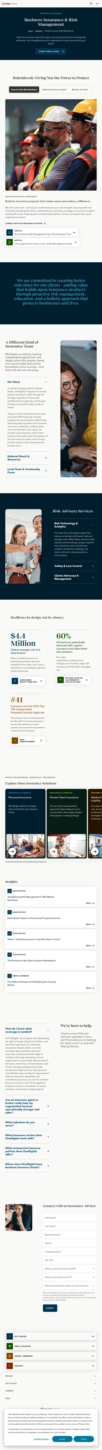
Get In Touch (11, 1383)
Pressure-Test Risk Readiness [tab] (24, 89)
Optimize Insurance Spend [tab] (54, 89)
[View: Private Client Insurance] (67, 823)
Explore (8, 1376)
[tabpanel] (51, 172)
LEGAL (7, 1398)
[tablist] (50, 89)
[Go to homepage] (9, 3)
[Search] (91, 3)
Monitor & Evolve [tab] (80, 89)
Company (9, 1391)
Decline (84, 1439)
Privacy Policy (84, 1424)
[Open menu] (97, 3)
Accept (62, 1439)
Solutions (38, 31)
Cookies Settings (41, 1439)
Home (30, 31)
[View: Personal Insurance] (25, 823)
